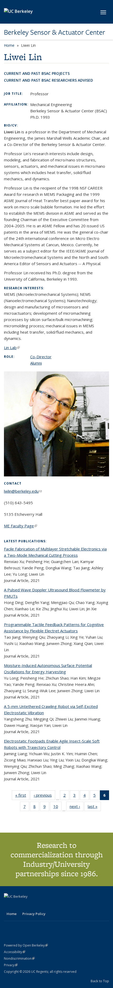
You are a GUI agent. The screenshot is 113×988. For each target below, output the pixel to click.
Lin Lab (12, 347)
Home (9, 45)
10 (57, 807)
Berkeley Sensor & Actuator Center (54, 32)
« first (22, 796)
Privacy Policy (33, 913)
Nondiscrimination (19, 958)
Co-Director (41, 356)
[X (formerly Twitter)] (9, 905)
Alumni (36, 363)
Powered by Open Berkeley (26, 945)
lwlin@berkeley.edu (23, 491)
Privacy (11, 965)
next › (77, 807)
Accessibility (14, 952)
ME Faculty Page (20, 525)
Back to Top (100, 981)
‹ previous (44, 796)
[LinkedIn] (19, 905)
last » (94, 807)
